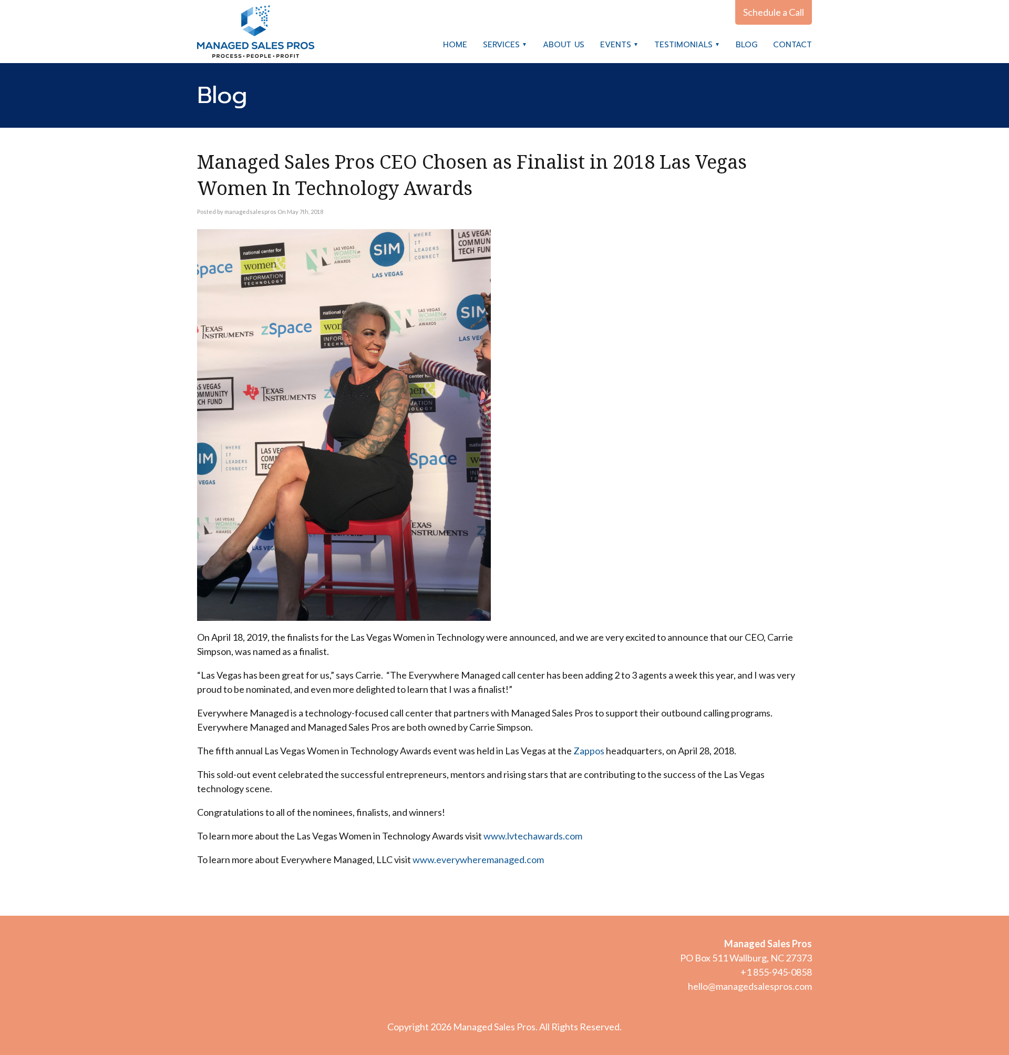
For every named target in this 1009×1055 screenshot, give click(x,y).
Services (501, 44)
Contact (792, 44)
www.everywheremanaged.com (479, 859)
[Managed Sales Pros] (255, 31)
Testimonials (683, 44)
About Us (563, 44)
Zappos (588, 750)
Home (455, 44)
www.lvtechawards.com (533, 836)
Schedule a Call (773, 12)
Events (615, 44)
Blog (746, 44)
